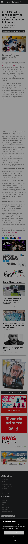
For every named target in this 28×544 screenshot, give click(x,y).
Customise (14, 536)
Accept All (14, 533)
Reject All (14, 540)
